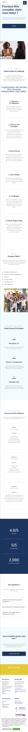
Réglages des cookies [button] (6, 729)
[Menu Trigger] (25, 3)
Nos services (5, 679)
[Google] (16, 671)
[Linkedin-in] (12, 671)
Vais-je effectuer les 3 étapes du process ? (13, 607)
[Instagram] (14, 671)
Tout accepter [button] (16, 729)
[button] (14, 600)
